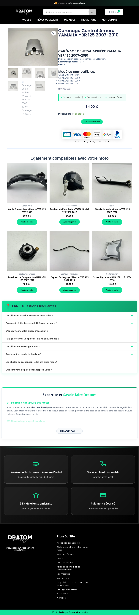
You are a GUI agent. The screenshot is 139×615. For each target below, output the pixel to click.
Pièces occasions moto (68, 543)
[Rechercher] (92, 12)
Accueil (26, 19)
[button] (53, 33)
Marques (69, 19)
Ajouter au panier (92, 121)
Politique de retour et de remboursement (68, 568)
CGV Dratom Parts (66, 562)
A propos (61, 597)
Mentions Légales (65, 554)
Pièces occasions (47, 19)
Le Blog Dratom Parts (67, 589)
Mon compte (109, 19)
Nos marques (63, 574)
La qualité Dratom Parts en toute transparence (72, 584)
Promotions (88, 19)
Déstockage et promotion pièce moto (72, 548)
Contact (61, 558)
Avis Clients (62, 593)
